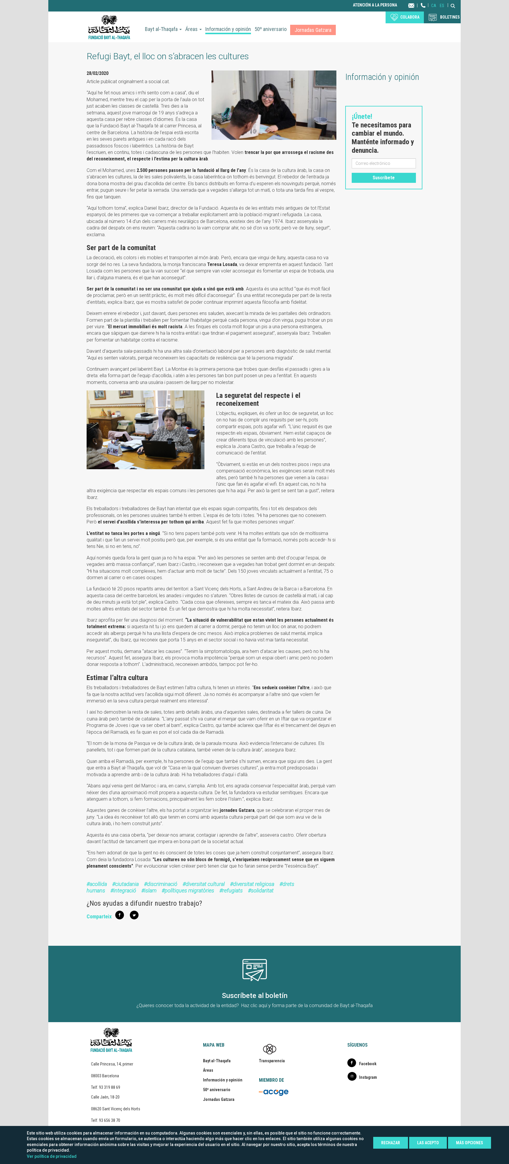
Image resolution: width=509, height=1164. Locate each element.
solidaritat (262, 890)
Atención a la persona (375, 5)
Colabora (409, 17)
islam (150, 890)
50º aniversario (270, 29)
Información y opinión (228, 29)
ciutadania (127, 884)
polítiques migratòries (189, 890)
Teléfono (423, 11)
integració (124, 890)
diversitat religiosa (253, 884)
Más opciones (469, 1142)
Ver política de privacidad (52, 1156)
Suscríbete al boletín (254, 995)
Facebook (367, 1063)
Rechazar (390, 1142)
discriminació (162, 884)
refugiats (232, 890)
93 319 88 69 (109, 1087)
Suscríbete (384, 177)
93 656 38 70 (109, 1120)
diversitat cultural (205, 884)
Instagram (368, 1077)
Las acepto (428, 1142)
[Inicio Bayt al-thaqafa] (109, 27)
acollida (98, 884)
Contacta (417, 5)
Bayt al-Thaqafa (162, 29)
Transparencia (272, 1060)
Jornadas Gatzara (313, 30)
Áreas (192, 29)
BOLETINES (450, 17)
